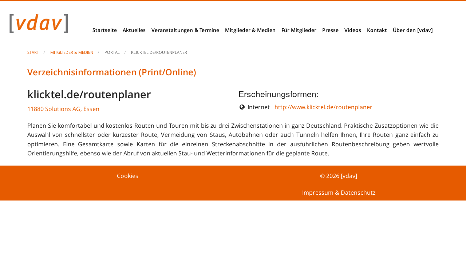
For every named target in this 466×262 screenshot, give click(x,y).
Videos (352, 30)
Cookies (127, 176)
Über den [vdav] (413, 30)
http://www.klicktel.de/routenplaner (323, 107)
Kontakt (377, 30)
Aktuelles (134, 30)
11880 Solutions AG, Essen (63, 109)
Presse (330, 30)
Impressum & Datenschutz (338, 192)
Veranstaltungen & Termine (185, 30)
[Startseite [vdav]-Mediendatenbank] (36, 25)
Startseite (104, 30)
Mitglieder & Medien (250, 30)
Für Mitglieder (298, 30)
